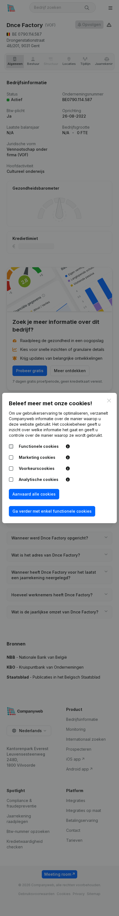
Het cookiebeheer (69, 424)
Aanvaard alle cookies (34, 494)
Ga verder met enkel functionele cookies (52, 511)
